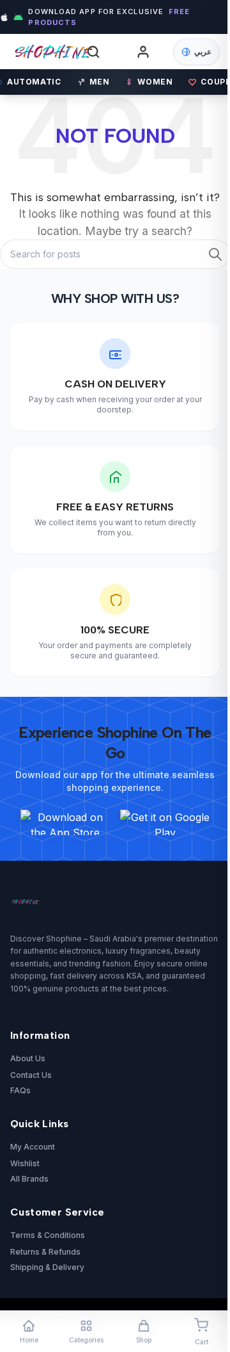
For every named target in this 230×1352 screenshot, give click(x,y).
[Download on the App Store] (65, 822)
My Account (32, 1147)
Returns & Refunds (45, 1252)
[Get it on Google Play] (165, 822)
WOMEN (154, 81)
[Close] (193, 547)
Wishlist (25, 1163)
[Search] (93, 51)
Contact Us (31, 1075)
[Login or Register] (143, 51)
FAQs (20, 1090)
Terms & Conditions (47, 1235)
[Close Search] (197, 59)
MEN (99, 81)
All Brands (29, 1179)
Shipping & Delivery (47, 1267)
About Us (27, 1058)
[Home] (41, 51)
